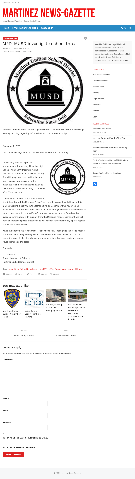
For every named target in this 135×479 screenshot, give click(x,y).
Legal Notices (98, 99)
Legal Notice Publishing (25, 28)
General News (10, 38)
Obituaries (97, 105)
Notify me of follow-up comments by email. (25, 438)
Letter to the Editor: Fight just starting (33, 314)
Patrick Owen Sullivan (102, 129)
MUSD (44, 269)
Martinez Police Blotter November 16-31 (12, 314)
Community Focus (100, 81)
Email (6, 410)
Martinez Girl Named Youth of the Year (109, 138)
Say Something (58, 269)
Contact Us (47, 28)
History (96, 93)
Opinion (96, 111)
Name (6, 399)
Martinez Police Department (24, 269)
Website (7, 422)
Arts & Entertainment (102, 75)
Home (6, 28)
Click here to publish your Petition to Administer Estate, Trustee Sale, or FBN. (112, 57)
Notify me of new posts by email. (19, 447)
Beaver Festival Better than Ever (107, 173)
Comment (8, 360)
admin (8, 48)
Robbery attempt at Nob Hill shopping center (54, 307)
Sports (95, 117)
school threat (76, 269)
